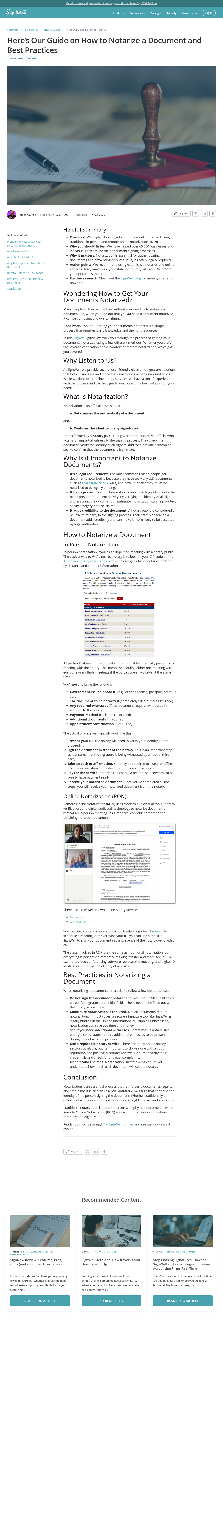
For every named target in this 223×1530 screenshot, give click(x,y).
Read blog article (40, 1301)
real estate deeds (95, 483)
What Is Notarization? (20, 257)
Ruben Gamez (27, 215)
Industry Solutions (181, 1251)
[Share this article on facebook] (212, 213)
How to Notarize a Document (25, 273)
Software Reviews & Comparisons (31, 1253)
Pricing (154, 13)
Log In (209, 13)
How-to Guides (16, 58)
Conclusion (14, 288)
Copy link (183, 213)
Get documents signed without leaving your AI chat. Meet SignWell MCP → (111, 3)
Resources (188, 13)
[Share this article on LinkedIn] (204, 213)
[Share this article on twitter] (195, 213)
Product (118, 13)
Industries (136, 13)
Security (171, 13)
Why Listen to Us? (18, 251)
